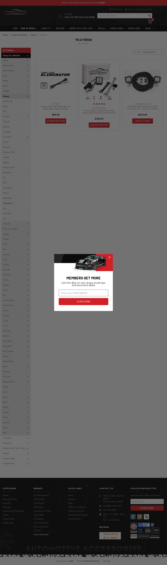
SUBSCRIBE (83, 301)
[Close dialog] (109, 257)
